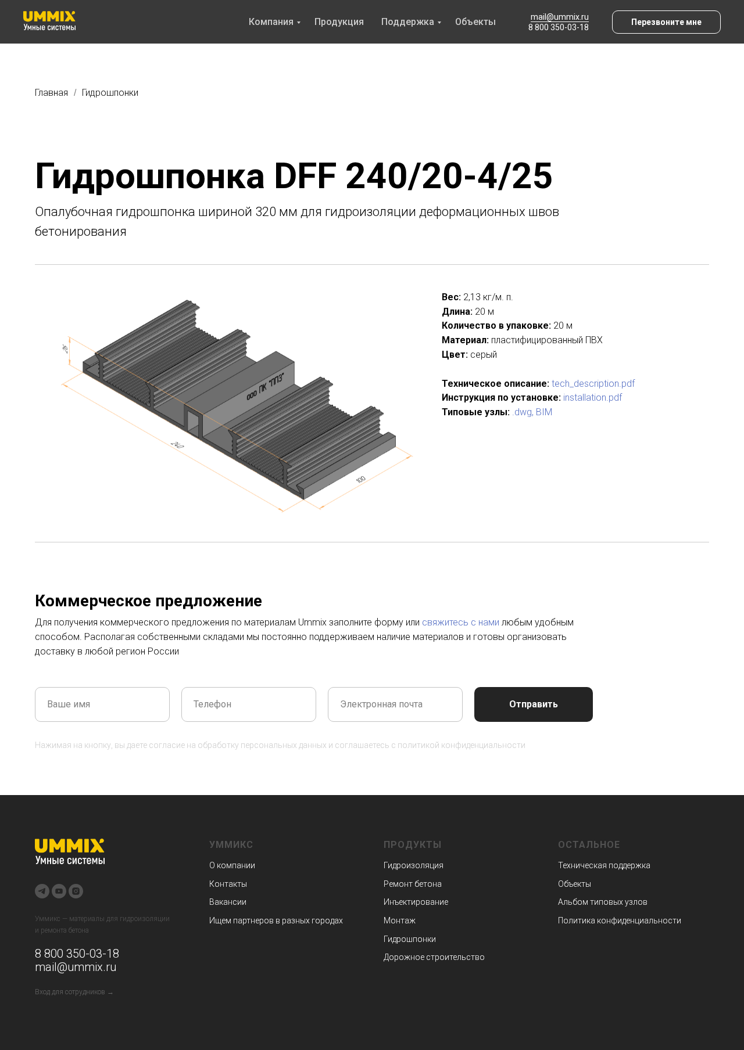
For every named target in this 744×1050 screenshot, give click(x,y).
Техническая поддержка (604, 865)
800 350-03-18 (80, 954)
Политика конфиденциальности (619, 920)
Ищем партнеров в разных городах (276, 920)
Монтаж (400, 920)
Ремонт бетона (413, 884)
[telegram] (42, 891)
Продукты (413, 844)
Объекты (475, 21)
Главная (51, 92)
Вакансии (227, 902)
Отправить (533, 704)
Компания (271, 21)
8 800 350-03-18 (558, 27)
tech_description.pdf (593, 383)
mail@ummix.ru (560, 16)
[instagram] (76, 891)
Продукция (339, 21)
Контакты (228, 884)
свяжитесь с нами (460, 622)
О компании (232, 865)
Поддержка (407, 21)
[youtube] (59, 891)
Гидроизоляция (413, 865)
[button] (666, 22)
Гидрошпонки (110, 92)
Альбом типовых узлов (603, 902)
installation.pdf (592, 397)
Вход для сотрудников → (74, 992)
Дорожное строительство (434, 957)
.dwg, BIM (532, 412)
